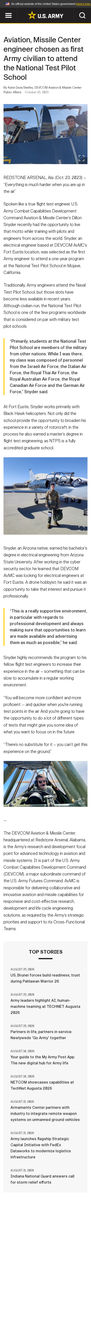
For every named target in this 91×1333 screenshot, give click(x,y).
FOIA (78, 1312)
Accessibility (53, 1312)
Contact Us (43, 1306)
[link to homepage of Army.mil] (45, 15)
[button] (2, 9)
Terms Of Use (20, 1312)
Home (20, 1306)
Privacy (68, 1306)
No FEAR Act (22, 1319)
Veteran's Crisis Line (60, 1319)
